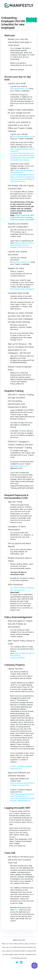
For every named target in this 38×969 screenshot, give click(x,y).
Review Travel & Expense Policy (19, 368)
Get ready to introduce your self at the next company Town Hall (21, 860)
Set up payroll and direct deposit (19, 545)
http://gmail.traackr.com (19, 89)
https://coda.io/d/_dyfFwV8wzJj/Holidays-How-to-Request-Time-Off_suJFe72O (22, 245)
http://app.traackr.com (18, 466)
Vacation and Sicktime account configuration (18, 225)
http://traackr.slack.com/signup (22, 289)
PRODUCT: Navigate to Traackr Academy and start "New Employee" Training (20, 444)
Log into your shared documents (17, 253)
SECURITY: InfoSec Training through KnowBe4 (21, 396)
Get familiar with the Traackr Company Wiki (21, 187)
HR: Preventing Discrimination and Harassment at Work (17, 404)
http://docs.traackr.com (21, 262)
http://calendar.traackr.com (22, 136)
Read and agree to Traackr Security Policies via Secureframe (20, 624)
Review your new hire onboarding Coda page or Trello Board (20, 42)
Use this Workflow (31, 19)
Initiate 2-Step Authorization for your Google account (21, 111)
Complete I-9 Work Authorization (17, 528)
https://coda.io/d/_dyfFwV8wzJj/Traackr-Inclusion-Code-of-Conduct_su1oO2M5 (22, 217)
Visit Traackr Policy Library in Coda (21, 642)
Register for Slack (16, 268)
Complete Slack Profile (18, 293)
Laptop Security (15, 668)
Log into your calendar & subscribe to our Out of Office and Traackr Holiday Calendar (20, 126)
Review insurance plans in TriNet (20, 559)
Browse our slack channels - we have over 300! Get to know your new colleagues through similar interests (21, 317)
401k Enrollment (15, 584)
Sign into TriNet (15, 502)
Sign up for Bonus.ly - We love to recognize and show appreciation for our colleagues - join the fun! (20, 348)
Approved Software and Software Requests (19, 774)
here (16, 910)
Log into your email (17, 83)
